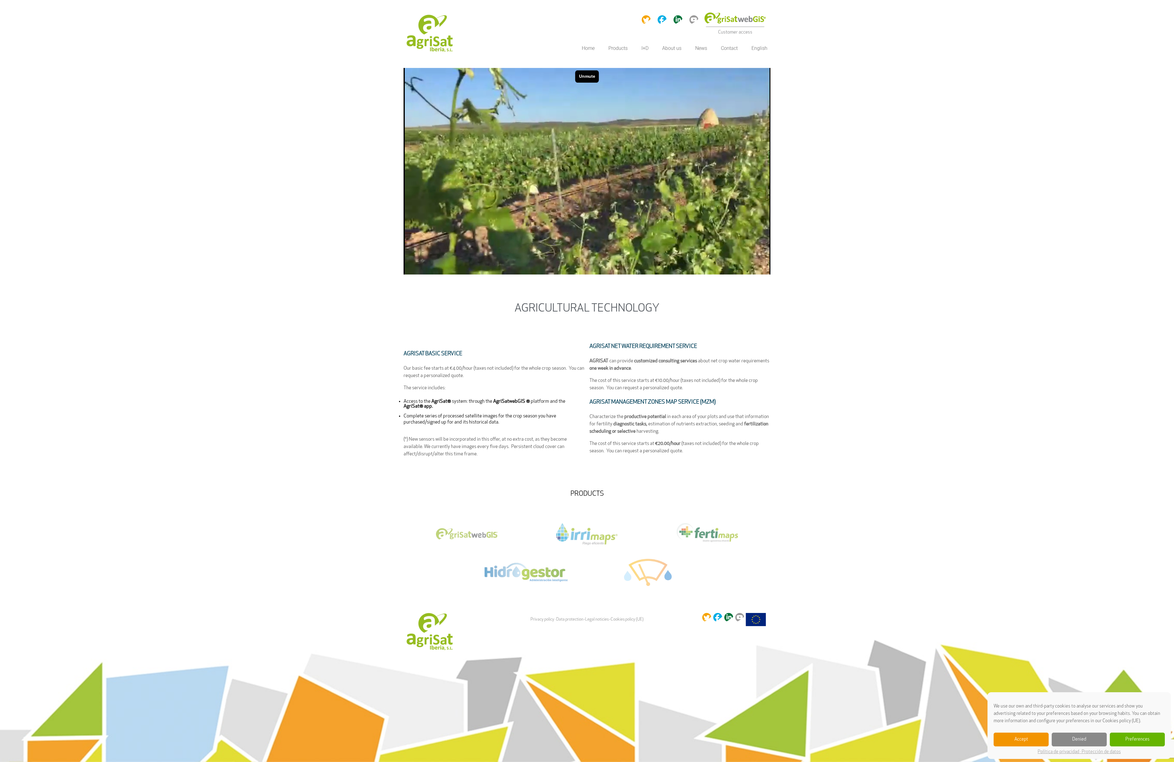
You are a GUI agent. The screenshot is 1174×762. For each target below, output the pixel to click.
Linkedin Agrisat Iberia (678, 19)
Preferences (1137, 739)
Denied (1079, 739)
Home (588, 48)
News (701, 48)
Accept (1021, 739)
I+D (644, 48)
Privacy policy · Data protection (556, 619)
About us (671, 48)
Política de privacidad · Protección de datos (1079, 752)
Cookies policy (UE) (627, 619)
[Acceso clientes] (735, 33)
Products (618, 48)
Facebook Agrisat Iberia (662, 19)
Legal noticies (597, 619)
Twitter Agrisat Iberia (646, 19)
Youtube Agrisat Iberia (693, 19)
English (759, 48)
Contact (729, 48)
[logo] (431, 34)
